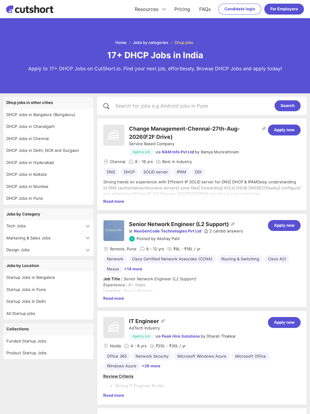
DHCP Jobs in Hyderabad (30, 162)
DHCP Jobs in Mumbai (27, 186)
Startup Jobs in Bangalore (30, 277)
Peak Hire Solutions (181, 336)
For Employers (284, 8)
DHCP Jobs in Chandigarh (30, 126)
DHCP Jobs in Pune (24, 198)
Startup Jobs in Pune (26, 289)
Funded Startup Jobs (26, 341)
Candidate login (239, 8)
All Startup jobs (20, 313)
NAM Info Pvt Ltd (178, 151)
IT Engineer (144, 321)
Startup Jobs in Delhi (26, 301)
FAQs (205, 9)
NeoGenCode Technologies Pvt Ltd (167, 231)
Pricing (182, 9)
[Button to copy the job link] (264, 128)
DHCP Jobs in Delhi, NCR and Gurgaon (42, 150)
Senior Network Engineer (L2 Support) (179, 224)
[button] (223, 231)
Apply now (284, 129)
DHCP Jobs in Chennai (27, 138)
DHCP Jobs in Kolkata (26, 174)
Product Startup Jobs (26, 352)
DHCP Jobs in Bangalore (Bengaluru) (40, 114)
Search (288, 105)
